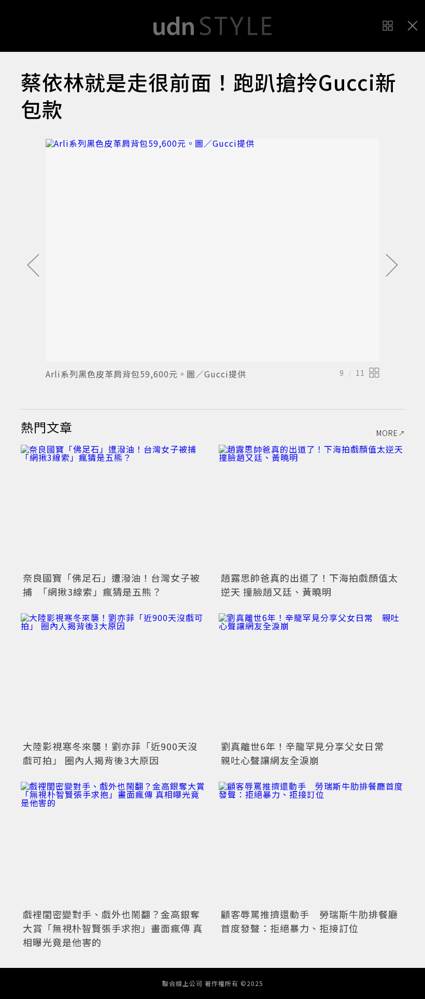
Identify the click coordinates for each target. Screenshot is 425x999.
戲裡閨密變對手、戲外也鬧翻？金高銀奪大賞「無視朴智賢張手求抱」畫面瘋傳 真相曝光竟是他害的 (113, 928)
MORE (387, 433)
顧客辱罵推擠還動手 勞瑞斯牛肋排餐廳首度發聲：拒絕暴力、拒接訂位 (309, 921)
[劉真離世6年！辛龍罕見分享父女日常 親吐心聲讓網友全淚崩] (311, 675)
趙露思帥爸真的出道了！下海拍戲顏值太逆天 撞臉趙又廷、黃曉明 (309, 584)
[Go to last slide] (33, 266)
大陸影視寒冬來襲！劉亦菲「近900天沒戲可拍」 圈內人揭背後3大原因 (110, 753)
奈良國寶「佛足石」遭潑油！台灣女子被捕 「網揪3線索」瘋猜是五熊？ (111, 584)
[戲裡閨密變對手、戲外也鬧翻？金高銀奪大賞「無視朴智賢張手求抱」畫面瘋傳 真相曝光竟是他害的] (113, 844)
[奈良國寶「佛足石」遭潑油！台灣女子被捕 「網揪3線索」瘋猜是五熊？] (113, 507)
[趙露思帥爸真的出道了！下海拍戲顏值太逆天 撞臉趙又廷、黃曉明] (311, 507)
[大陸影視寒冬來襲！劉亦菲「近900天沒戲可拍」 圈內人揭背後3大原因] (113, 675)
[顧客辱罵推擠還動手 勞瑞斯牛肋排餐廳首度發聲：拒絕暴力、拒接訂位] (311, 844)
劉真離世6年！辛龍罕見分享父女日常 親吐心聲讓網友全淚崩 (307, 753)
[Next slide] (391, 266)
